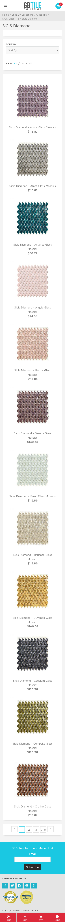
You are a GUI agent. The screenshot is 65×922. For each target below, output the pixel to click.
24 (22, 63)
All (30, 63)
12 (15, 63)
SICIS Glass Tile (10, 18)
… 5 (43, 829)
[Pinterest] (34, 885)
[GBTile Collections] (32, 5)
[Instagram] (20, 885)
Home (5, 14)
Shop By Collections (22, 14)
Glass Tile (41, 14)
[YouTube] (27, 885)
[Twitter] (12, 885)
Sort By (11, 44)
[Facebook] (5, 885)
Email (32, 854)
